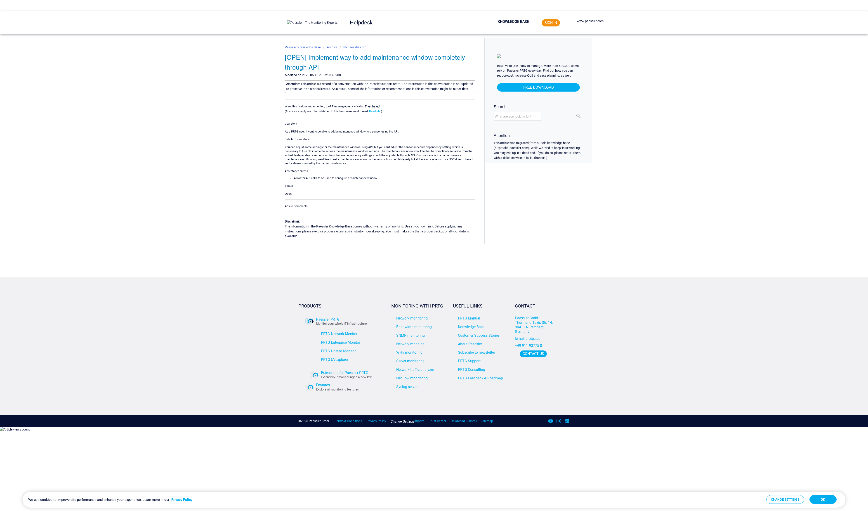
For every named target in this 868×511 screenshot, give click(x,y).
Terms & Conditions (348, 421)
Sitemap (487, 421)
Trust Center (437, 421)
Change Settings (402, 421)
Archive (332, 47)
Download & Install (464, 421)
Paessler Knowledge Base (303, 47)
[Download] (425, 201)
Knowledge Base (513, 21)
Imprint (419, 421)
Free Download (538, 87)
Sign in (551, 23)
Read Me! (375, 111)
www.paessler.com (590, 21)
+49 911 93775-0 (528, 345)
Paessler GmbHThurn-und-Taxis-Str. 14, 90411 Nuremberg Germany (534, 325)
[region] (434, 500)
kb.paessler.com (354, 47)
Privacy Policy (376, 421)
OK (823, 499)
